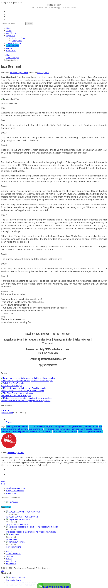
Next (3, 484)
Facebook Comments (15, 488)
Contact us (11, 50)
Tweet (9, 422)
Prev (3, 481)
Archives (9, 551)
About (8, 30)
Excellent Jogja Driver (54, 5)
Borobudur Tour (18, 38)
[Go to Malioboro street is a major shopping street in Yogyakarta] (27, 398)
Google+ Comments (15, 490)
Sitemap (9, 556)
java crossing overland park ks (85, 426)
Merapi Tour (17, 40)
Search (29, 24)
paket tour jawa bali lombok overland (36, 431)
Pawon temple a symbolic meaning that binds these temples (27, 380)
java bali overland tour (38, 426)
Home (9, 28)
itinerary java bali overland (17, 426)
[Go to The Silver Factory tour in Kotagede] (17, 393)
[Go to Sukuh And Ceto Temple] (12, 383)
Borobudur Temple (14, 547)
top (2, 570)
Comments (11, 493)
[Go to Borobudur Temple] (15, 542)
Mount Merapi (12, 539)
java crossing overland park (60, 426)
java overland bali (36, 429)
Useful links (11, 563)
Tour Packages (12, 45)
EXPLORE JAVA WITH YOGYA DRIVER (22, 517)
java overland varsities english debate (76, 429)
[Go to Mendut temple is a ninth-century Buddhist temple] (23, 388)
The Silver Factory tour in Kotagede (16, 395)
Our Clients (11, 33)
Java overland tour (52, 429)
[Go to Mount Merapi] (13, 534)
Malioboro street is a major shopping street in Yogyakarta (25, 400)
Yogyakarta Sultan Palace (17, 524)
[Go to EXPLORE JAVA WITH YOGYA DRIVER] (23, 512)
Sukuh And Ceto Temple (11, 385)
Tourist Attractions (14, 43)
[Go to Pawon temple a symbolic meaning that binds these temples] (28, 378)
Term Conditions (13, 553)
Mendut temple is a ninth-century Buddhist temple (22, 390)
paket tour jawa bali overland (65, 431)
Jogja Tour (10, 35)
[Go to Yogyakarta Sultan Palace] (18, 519)
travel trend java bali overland (90, 431)
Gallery (9, 48)
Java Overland (7, 412)
